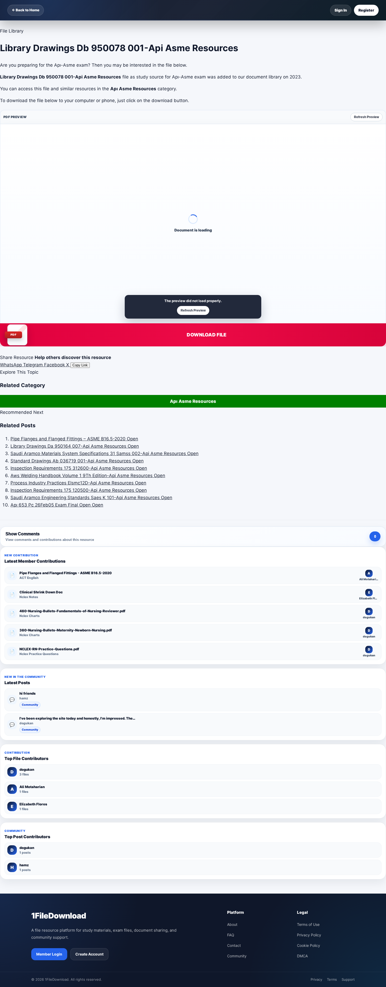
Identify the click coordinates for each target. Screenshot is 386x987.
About (232, 924)
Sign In (341, 10)
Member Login (49, 954)
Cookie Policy (308, 945)
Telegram (33, 364)
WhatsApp (11, 364)
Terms (332, 979)
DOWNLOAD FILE (206, 334)
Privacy (316, 979)
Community (30, 704)
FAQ (230, 935)
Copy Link (80, 365)
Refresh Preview (366, 117)
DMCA (302, 956)
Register (366, 10)
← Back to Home (25, 10)
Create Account (89, 954)
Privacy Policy (309, 935)
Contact (234, 945)
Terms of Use (308, 924)
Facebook (55, 364)
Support (348, 979)
